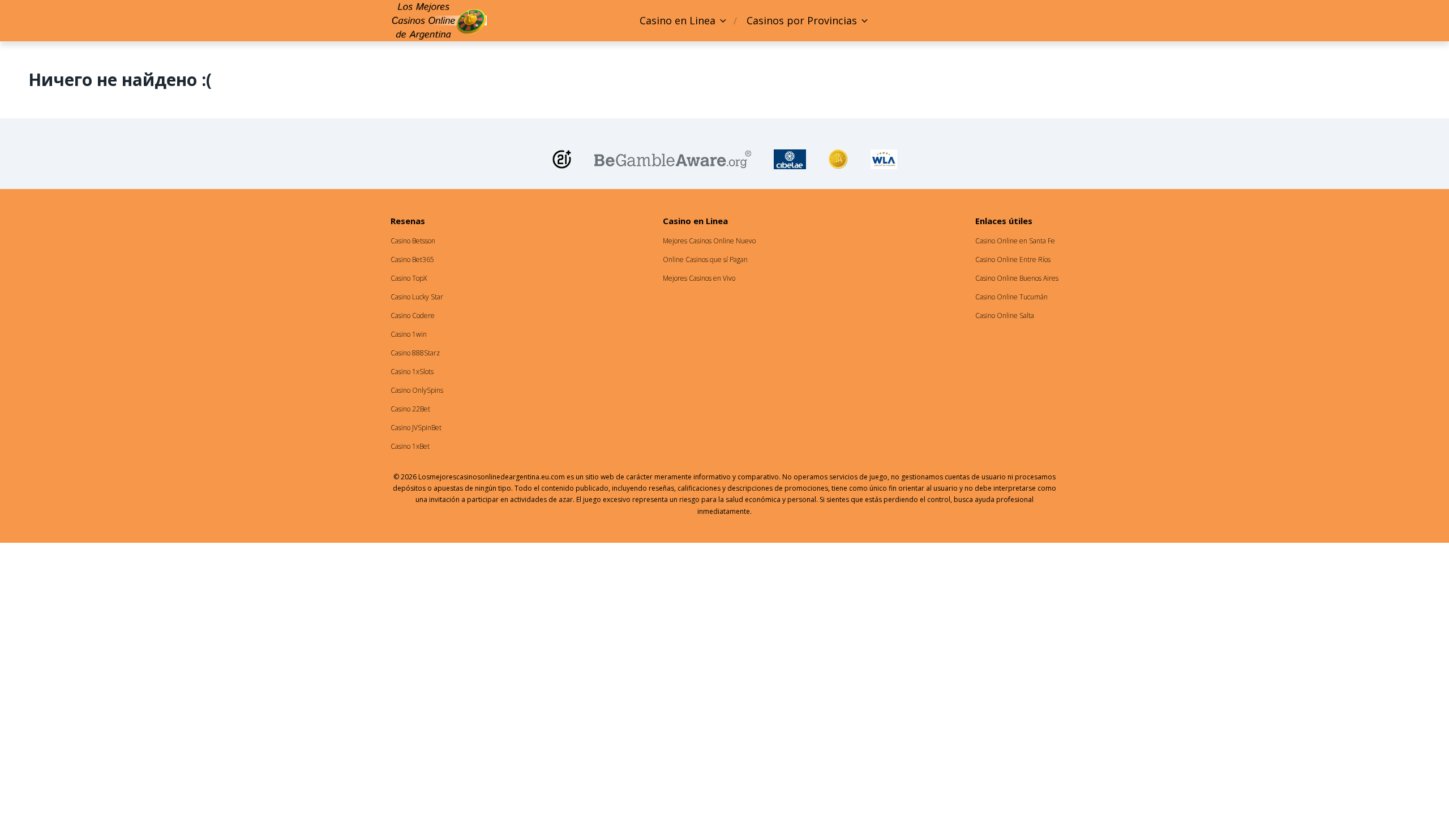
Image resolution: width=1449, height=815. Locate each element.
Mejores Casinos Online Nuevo (709, 241)
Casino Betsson (413, 241)
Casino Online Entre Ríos (1013, 259)
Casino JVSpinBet (416, 427)
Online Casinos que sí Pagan (705, 259)
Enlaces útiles (1003, 220)
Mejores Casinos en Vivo (699, 278)
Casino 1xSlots (412, 371)
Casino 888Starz (415, 353)
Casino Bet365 (412, 259)
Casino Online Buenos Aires (1016, 278)
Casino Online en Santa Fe (1015, 241)
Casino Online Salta (1004, 315)
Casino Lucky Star (417, 297)
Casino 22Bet (410, 409)
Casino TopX (409, 278)
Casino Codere (413, 315)
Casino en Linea (677, 20)
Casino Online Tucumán (1011, 297)
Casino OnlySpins (417, 390)
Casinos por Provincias (802, 20)
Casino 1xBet (410, 446)
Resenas (408, 220)
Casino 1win (409, 334)
